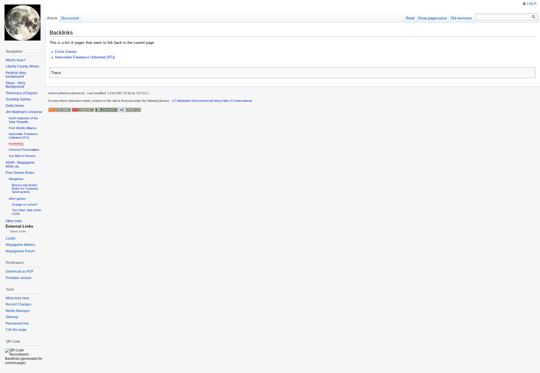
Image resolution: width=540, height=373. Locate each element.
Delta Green (15, 106)
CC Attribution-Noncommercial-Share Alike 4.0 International (212, 100)
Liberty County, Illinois (22, 66)
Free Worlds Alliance (23, 128)
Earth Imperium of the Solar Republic (23, 119)
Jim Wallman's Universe (24, 112)
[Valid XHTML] (129, 109)
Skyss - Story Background (15, 85)
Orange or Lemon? (25, 204)
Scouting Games (18, 99)
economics (16, 143)
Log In (532, 3)
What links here (17, 298)
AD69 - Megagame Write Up (20, 164)
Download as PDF (19, 271)
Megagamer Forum (20, 251)
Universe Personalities (24, 149)
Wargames (16, 179)
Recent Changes (19, 304)
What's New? (16, 60)
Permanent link (17, 323)
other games (17, 198)
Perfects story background (16, 75)
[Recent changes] (59, 109)
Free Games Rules (20, 173)
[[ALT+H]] (22, 22)
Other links (14, 221)
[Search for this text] (533, 17)
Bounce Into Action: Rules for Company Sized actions (25, 188)
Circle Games (66, 52)
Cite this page (16, 330)
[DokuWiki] (106, 109)
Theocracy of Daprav (21, 93)
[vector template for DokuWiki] (83, 109)
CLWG (10, 239)
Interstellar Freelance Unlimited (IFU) (85, 57)
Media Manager (18, 311)
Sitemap (12, 317)
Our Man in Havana (22, 156)
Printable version (19, 278)
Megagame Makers (20, 245)
